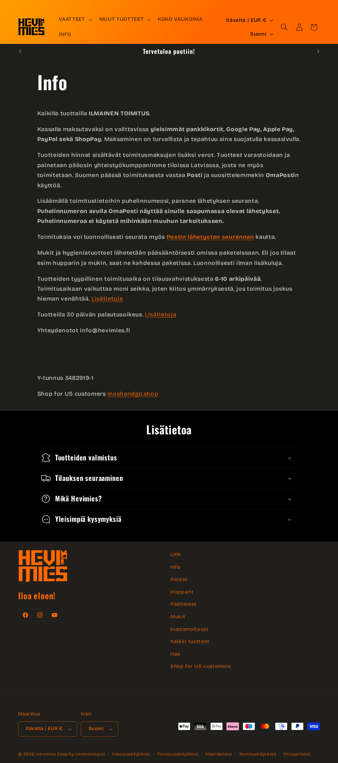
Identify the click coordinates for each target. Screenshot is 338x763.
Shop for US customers (200, 666)
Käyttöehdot (218, 754)
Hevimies (46, 754)
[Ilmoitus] (318, 51)
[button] (74, 19)
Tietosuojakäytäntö (177, 754)
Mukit (177, 617)
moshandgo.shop (132, 393)
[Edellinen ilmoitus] (20, 51)
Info (175, 567)
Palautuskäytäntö (131, 754)
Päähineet (183, 604)
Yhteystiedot (297, 754)
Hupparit (181, 592)
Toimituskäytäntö (257, 754)
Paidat (178, 579)
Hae (175, 654)
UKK (175, 555)
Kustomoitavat (189, 629)
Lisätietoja (107, 298)
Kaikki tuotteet (190, 641)
